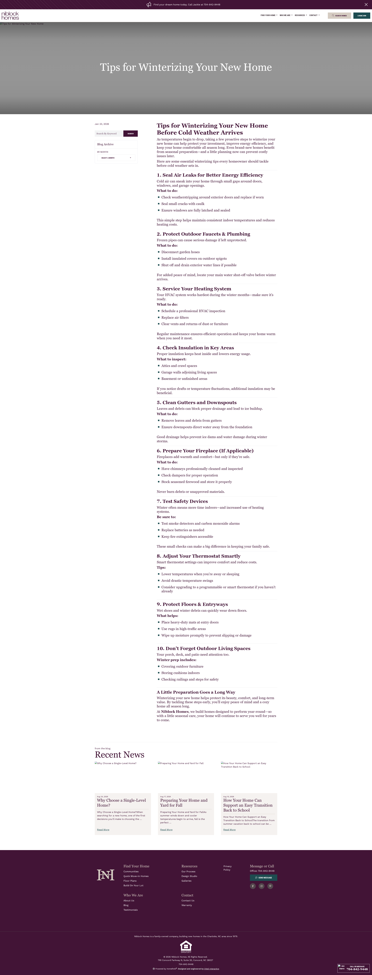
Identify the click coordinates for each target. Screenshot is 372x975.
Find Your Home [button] (268, 15)
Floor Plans (130, 880)
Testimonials (131, 909)
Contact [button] (313, 15)
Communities (131, 871)
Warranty (186, 905)
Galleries (186, 880)
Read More (103, 829)
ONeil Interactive (211, 969)
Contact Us (187, 900)
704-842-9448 (266, 871)
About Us (129, 900)
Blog (126, 905)
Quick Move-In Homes (136, 876)
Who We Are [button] (285, 15)
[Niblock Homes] (106, 874)
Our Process (188, 871)
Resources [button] (300, 15)
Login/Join (362, 15)
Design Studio (189, 876)
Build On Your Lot (133, 885)
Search (131, 133)
